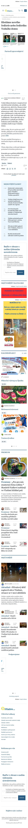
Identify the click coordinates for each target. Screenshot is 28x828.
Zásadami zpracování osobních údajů (14, 263)
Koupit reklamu (23, 1)
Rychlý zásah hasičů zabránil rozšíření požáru (16, 235)
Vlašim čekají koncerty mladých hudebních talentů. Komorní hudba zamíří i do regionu (15, 202)
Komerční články (5, 755)
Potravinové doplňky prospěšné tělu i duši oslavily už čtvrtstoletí (9, 534)
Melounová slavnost (9, 409)
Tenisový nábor (7, 438)
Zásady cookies (5, 723)
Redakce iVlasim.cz (9, 406)
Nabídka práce (10, 15)
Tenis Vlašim (7, 435)
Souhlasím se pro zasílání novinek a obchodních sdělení (15, 265)
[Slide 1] (12, 90)
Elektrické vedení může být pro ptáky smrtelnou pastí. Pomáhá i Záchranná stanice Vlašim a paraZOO (15, 191)
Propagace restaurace (7, 762)
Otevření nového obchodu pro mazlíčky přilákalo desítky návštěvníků (9, 515)
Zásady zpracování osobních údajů (10, 720)
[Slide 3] (16, 446)
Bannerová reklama (6, 759)
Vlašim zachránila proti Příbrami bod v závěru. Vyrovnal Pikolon (15, 220)
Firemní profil (4, 752)
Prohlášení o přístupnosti (8, 730)
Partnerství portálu (6, 757)
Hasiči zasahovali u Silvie (8, 617)
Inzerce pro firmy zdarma (8, 735)
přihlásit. (14, 175)
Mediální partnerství (6, 732)
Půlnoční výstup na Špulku (12, 381)
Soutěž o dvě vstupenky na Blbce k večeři (9, 548)
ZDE (7, 136)
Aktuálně (5, 587)
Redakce (6, 377)
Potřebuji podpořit (14, 696)
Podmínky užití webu (7, 718)
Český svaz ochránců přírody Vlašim (12, 98)
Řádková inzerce (5, 764)
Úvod (2, 15)
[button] (25, 10)
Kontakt (3, 740)
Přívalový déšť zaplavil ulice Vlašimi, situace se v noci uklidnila (15, 228)
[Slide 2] (15, 90)
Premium (5, 482)
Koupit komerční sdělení (21, 286)
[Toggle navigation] (3, 10)
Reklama (17, 1)
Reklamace (4, 728)
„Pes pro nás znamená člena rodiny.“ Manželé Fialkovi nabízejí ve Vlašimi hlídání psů (13, 486)
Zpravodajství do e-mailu (8, 737)
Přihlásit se (23, 6)
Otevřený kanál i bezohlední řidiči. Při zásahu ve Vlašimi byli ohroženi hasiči (15, 211)
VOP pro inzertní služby (7, 725)
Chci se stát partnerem (14, 94)
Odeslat (20, 272)
